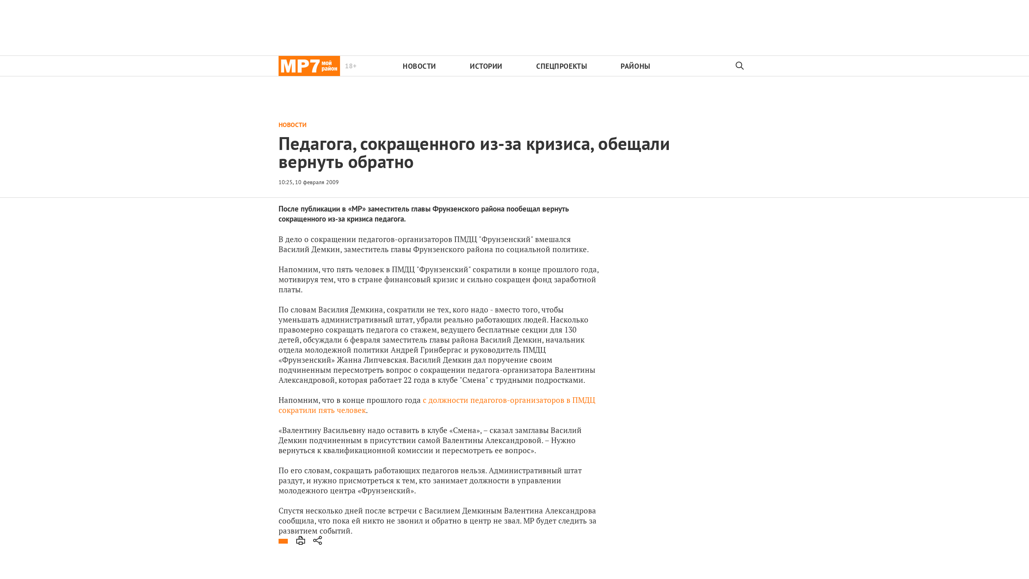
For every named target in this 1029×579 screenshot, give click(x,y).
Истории (486, 66)
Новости (419, 66)
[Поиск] (740, 66)
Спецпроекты (561, 66)
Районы (635, 66)
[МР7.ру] (309, 66)
